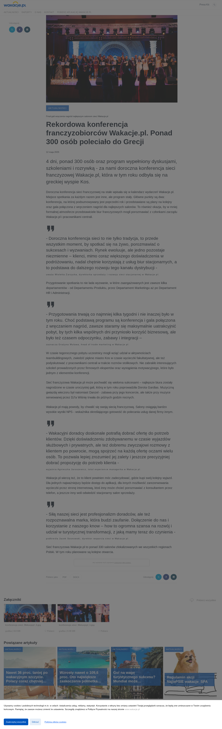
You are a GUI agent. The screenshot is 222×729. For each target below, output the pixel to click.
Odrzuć (35, 722)
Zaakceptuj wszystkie (16, 722)
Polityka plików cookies (55, 722)
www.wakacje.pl (132, 709)
